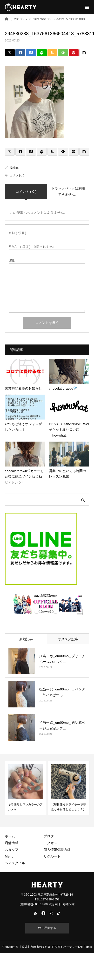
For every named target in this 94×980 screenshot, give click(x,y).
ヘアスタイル (15, 863)
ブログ (49, 836)
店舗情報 (11, 843)
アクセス (50, 843)
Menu (9, 856)
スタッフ (11, 850)
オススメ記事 (68, 639)
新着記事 (26, 639)
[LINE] (42, 52)
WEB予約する (47, 928)
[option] (25, 788)
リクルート (52, 856)
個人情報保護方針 (57, 850)
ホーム (10, 836)
